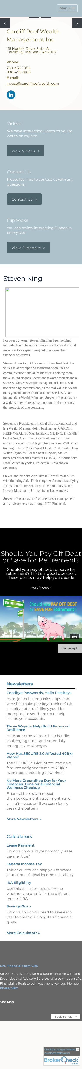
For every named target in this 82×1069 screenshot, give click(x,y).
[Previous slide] (5, 23)
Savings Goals (19, 906)
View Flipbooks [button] (26, 248)
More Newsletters (24, 819)
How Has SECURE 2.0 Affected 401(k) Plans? (40, 755)
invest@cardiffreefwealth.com (33, 83)
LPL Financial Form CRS (19, 966)
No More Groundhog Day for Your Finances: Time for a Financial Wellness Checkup (36, 784)
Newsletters (20, 684)
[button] (67, 8)
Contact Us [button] (22, 199)
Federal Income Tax (24, 864)
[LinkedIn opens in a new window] (11, 95)
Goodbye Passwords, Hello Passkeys (39, 693)
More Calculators (23, 933)
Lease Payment (21, 845)
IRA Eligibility (19, 883)
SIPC (14, 988)
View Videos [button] (23, 151)
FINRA (5, 988)
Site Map (7, 1002)
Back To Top (63, 1016)
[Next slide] (77, 23)
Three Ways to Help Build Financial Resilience (38, 728)
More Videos (41, 587)
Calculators (19, 836)
